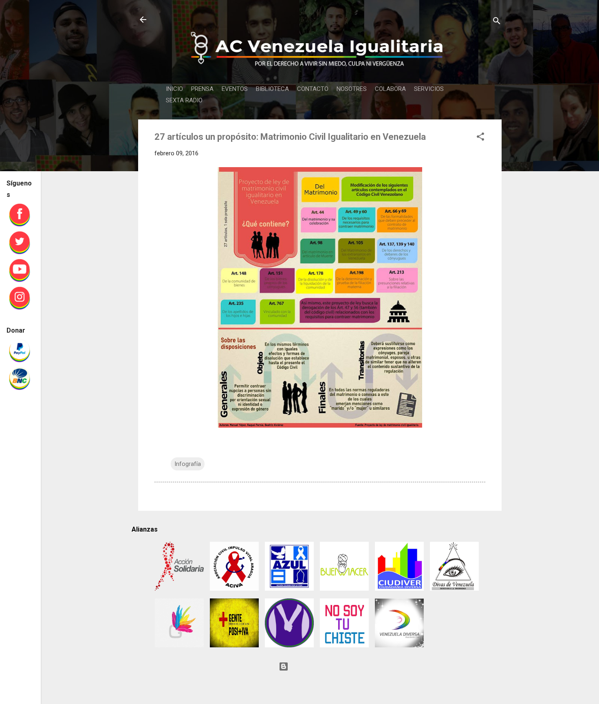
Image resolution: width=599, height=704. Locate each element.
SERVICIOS (429, 89)
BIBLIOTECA (272, 89)
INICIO (174, 89)
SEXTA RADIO (184, 100)
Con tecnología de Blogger (324, 666)
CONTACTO (312, 89)
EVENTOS (235, 89)
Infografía (187, 464)
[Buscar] (497, 22)
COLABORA (390, 89)
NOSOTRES (352, 89)
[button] (480, 138)
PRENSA (202, 89)
